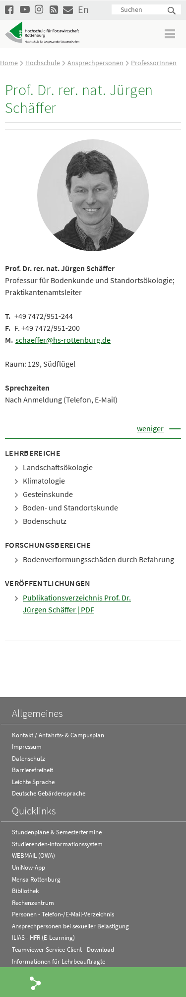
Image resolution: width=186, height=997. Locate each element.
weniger (150, 428)
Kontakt (68, 9)
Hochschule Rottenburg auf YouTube (25, 9)
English (83, 9)
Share (36, 982)
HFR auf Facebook (10, 9)
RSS (55, 9)
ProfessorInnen (154, 62)
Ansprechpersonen (95, 62)
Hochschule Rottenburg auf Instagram (40, 9)
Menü (170, 33)
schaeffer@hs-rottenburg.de (63, 340)
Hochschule (42, 62)
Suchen (172, 11)
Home (9, 62)
